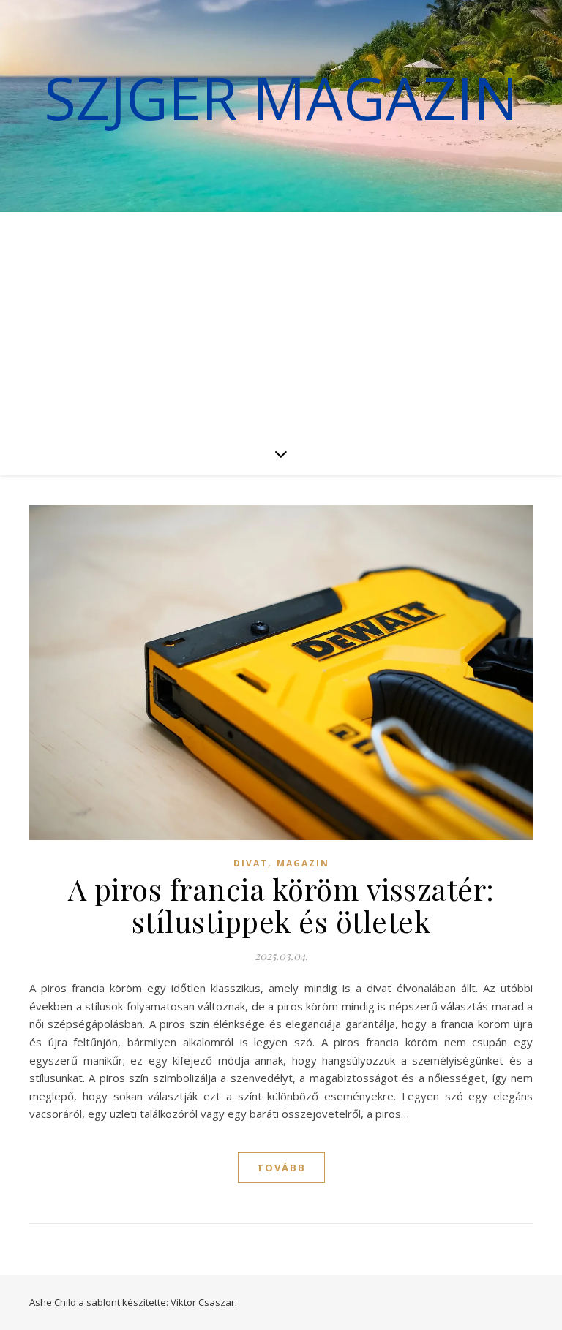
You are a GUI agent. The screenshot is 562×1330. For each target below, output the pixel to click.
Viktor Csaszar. (204, 1302)
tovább (281, 1167)
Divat (250, 863)
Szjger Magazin (281, 97)
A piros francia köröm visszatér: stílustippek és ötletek (281, 904)
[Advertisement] (281, 321)
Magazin (303, 863)
